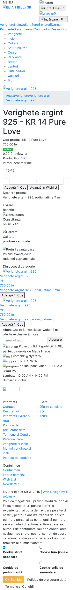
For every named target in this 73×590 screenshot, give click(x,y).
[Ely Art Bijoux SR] (17, 7)
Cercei (56, 25)
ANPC (44, 416)
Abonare (55, 339)
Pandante (7, 29)
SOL (43, 411)
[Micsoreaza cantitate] (5, 180)
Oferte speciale (51, 407)
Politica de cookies (17, 458)
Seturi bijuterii (41, 25)
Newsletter (11, 484)
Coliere (26, 25)
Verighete (7, 25)
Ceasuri (56, 29)
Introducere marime (17, 163)
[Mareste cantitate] (67, 180)
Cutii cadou (42, 29)
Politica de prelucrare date (46, 579)
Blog (65, 29)
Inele (17, 25)
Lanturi (29, 29)
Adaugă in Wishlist (43, 187)
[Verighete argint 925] (19, 88)
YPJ (24, 158)
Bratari (19, 29)
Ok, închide (13, 579)
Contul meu (11, 470)
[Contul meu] (53, 8)
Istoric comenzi (14, 475)
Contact (9, 407)
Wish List (9, 479)
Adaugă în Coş (12, 295)
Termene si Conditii (17, 434)
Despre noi (11, 411)
